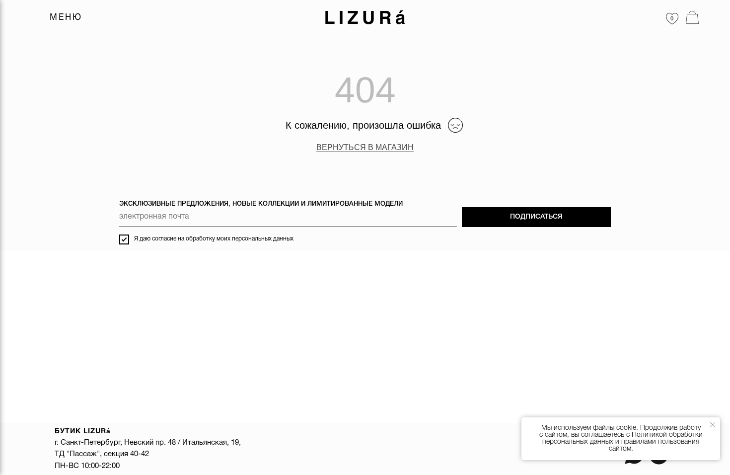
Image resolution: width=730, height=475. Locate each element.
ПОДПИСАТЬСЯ (536, 217)
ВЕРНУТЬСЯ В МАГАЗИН (365, 147)
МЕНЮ (66, 17)
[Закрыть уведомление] (713, 425)
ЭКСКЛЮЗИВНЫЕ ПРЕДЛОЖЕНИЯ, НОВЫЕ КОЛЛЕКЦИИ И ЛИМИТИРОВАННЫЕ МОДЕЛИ (261, 204)
